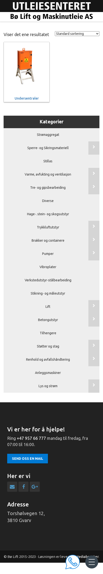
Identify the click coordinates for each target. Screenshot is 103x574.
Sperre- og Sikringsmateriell (48, 148)
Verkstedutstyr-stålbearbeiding (48, 280)
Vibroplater (48, 267)
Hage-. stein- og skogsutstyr (48, 214)
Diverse (48, 201)
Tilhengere (48, 333)
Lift (48, 307)
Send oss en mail (27, 458)
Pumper (48, 254)
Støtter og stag (48, 346)
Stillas (47, 161)
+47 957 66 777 (31, 438)
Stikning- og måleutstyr (48, 293)
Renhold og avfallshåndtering (48, 359)
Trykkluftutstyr (48, 227)
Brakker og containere (48, 240)
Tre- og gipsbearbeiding (48, 187)
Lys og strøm (48, 386)
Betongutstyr (48, 320)
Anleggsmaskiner (48, 373)
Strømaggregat (48, 135)
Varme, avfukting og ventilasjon (48, 174)
